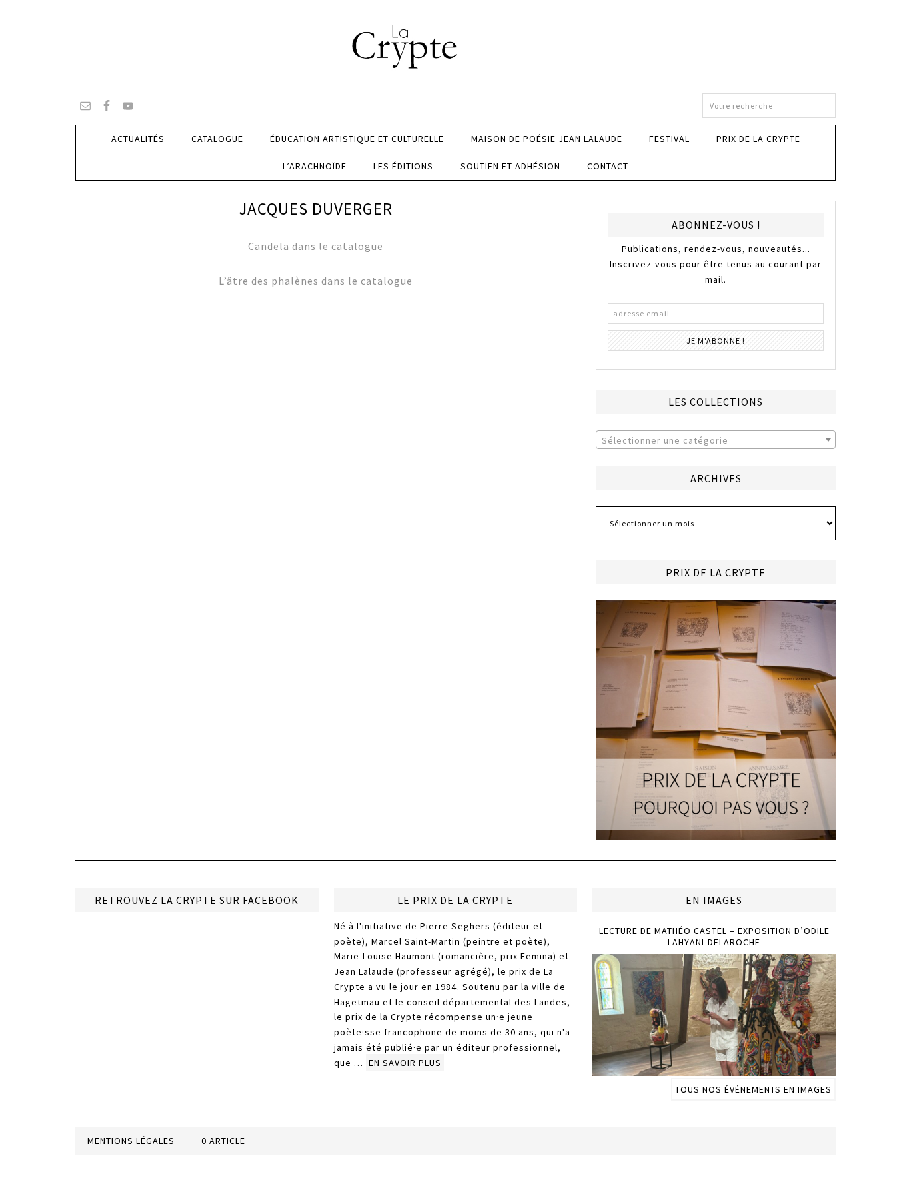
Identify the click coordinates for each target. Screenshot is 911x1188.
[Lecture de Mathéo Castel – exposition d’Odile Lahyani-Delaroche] (714, 1070)
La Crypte (455, 46)
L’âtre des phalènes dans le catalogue (316, 280)
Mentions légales (131, 1141)
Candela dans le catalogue (315, 246)
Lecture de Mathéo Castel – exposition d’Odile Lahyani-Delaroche (714, 936)
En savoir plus (405, 1063)
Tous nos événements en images (753, 1089)
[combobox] (716, 439)
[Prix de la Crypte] (716, 720)
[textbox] (715, 440)
